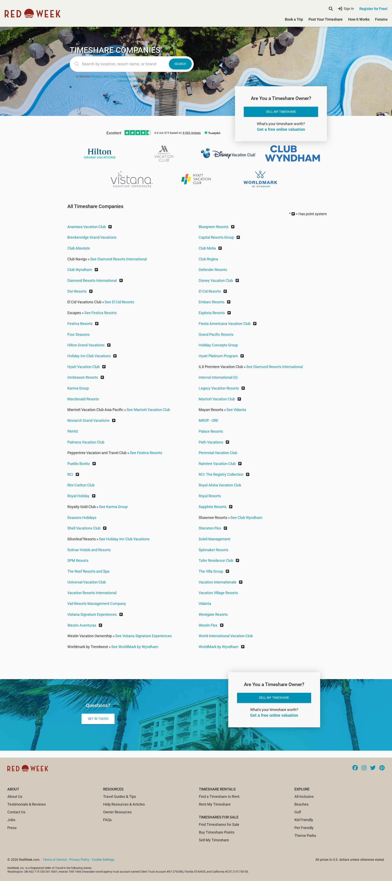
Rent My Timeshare (215, 804)
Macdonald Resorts (83, 399)
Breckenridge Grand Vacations (91, 237)
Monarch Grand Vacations (88, 420)
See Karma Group (113, 507)
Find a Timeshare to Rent (219, 796)
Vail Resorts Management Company (96, 603)
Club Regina (208, 259)
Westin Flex (208, 625)
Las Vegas (146, 76)
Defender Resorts (213, 270)
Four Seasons (78, 334)
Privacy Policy (79, 860)
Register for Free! (373, 9)
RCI (70, 474)
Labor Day (109, 76)
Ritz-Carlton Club (81, 485)
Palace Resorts (211, 431)
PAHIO (72, 431)
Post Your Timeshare (325, 19)
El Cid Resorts (210, 291)
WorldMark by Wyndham (218, 647)
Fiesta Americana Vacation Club (225, 323)
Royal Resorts (210, 496)
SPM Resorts (77, 560)
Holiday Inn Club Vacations (89, 356)
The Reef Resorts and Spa (88, 571)
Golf (297, 812)
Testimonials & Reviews (26, 804)
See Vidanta (236, 409)
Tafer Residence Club (216, 560)
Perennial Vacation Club (218, 453)
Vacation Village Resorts (218, 593)
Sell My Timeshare (281, 112)
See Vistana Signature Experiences (143, 636)
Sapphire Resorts (212, 507)
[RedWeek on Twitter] (373, 768)
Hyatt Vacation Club (83, 367)
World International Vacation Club (226, 636)
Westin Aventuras (81, 625)
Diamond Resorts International (92, 280)
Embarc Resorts (211, 302)
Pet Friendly (304, 828)
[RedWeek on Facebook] (355, 768)
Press (12, 828)
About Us (14, 796)
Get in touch (98, 719)
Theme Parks (305, 835)
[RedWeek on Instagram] (364, 768)
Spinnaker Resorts (213, 550)
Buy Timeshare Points (216, 832)
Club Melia (207, 248)
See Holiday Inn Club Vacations (124, 539)
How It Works (359, 19)
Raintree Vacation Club (217, 463)
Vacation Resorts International (91, 593)
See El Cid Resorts (119, 302)
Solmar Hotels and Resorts (89, 550)
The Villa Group (211, 571)
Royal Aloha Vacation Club (220, 485)
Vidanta (205, 603)
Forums (381, 19)
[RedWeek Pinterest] (382, 768)
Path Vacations (211, 442)
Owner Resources (117, 812)
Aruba (159, 76)
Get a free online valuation (281, 129)
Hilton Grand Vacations (86, 345)
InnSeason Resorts (82, 377)
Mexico (182, 76)
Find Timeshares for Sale (219, 824)
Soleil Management (214, 539)
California (124, 81)
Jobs (11, 820)
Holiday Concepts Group (218, 345)
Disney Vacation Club (216, 280)
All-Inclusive (304, 796)
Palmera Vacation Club (85, 442)
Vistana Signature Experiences (92, 614)
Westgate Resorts (213, 614)
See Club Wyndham (246, 517)
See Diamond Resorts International (118, 259)
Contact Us (16, 812)
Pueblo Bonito (78, 463)
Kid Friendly (303, 820)
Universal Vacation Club (86, 582)
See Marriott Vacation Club (148, 409)
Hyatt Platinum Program (218, 356)
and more (139, 81)
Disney (95, 76)
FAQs (107, 820)
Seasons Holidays (81, 517)
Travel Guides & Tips (119, 796)
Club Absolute (78, 248)
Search (180, 64)
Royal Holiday (78, 496)
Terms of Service (55, 860)
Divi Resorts (77, 291)
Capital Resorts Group (216, 237)
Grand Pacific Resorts (216, 334)
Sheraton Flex (210, 528)
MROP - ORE (208, 420)
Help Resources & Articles (124, 804)
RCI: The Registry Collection (221, 474)
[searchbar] (331, 9)
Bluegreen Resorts (213, 227)
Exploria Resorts (212, 313)
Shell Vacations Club (83, 528)
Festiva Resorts (79, 323)
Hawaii (170, 76)
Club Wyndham (79, 270)
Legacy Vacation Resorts (219, 388)
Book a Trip (294, 19)
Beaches (301, 804)
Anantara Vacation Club (86, 227)
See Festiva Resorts (100, 313)
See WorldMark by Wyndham (134, 647)
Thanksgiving (127, 76)
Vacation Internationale (217, 582)
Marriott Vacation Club (217, 399)
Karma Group (78, 388)
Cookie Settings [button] (103, 860)
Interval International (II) (218, 377)
